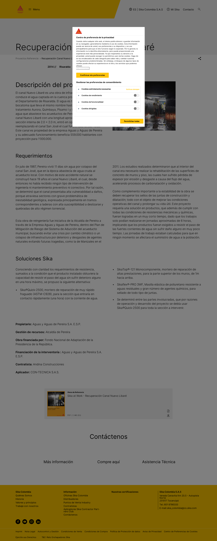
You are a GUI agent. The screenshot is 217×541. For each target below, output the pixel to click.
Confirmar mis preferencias (92, 75)
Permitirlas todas (131, 121)
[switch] (136, 95)
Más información (82, 68)
